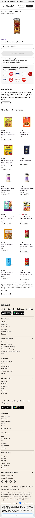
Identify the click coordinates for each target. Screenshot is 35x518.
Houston (4, 443)
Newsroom (4, 386)
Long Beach (5, 465)
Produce (4, 329)
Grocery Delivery (6, 341)
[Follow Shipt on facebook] (2, 481)
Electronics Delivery (7, 349)
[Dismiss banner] (2, 2)
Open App (30, 1)
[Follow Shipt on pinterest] (11, 481)
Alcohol (3, 322)
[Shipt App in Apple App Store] (6, 313)
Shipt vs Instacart (7, 371)
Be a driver (4, 418)
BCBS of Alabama (7, 478)
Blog (2, 388)
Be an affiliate (5, 421)
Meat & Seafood (6, 331)
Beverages (4, 324)
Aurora (3, 458)
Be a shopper (5, 416)
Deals (3, 373)
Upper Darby (5, 463)
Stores (3, 364)
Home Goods (5, 326)
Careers (4, 383)
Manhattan (5, 445)
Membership (5, 366)
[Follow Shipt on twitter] (15, 481)
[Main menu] (3, 6)
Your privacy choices (27, 503)
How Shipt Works (6, 361)
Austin (3, 436)
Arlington (4, 456)
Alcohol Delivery (6, 344)
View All (3, 334)
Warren (3, 460)
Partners (4, 391)
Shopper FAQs (6, 428)
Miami (3, 441)
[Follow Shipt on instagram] (6, 481)
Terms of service (6, 503)
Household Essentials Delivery (11, 351)
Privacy (15, 503)
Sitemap (4, 393)
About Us (4, 381)
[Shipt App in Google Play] (18, 313)
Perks (3, 423)
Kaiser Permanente (7, 475)
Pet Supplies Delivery (8, 346)
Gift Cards (4, 368)
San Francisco (5, 438)
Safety (3, 426)
